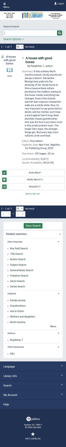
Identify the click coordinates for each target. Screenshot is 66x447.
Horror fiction (17, 311)
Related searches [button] (16, 234)
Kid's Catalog (33, 438)
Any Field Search (19, 248)
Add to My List (32, 193)
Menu (6, 7)
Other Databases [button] (15, 347)
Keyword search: (11, 26)
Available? (35, 172)
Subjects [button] (11, 293)
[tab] (33, 233)
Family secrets (18, 300)
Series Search (17, 286)
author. (42, 66)
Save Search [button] (33, 225)
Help (6, 404)
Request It (35, 186)
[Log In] (55, 3)
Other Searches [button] (14, 241)
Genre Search (17, 281)
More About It (35, 179)
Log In (61, 3)
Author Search (18, 259)
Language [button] (9, 366)
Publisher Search (19, 275)
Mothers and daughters (22, 316)
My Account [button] (10, 395)
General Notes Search (21, 270)
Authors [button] (11, 333)
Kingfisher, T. (17, 340)
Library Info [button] (10, 376)
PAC (12, 353)
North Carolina (17, 322)
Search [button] (7, 385)
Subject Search (18, 264)
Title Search (16, 254)
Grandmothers (18, 305)
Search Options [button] (12, 39)
